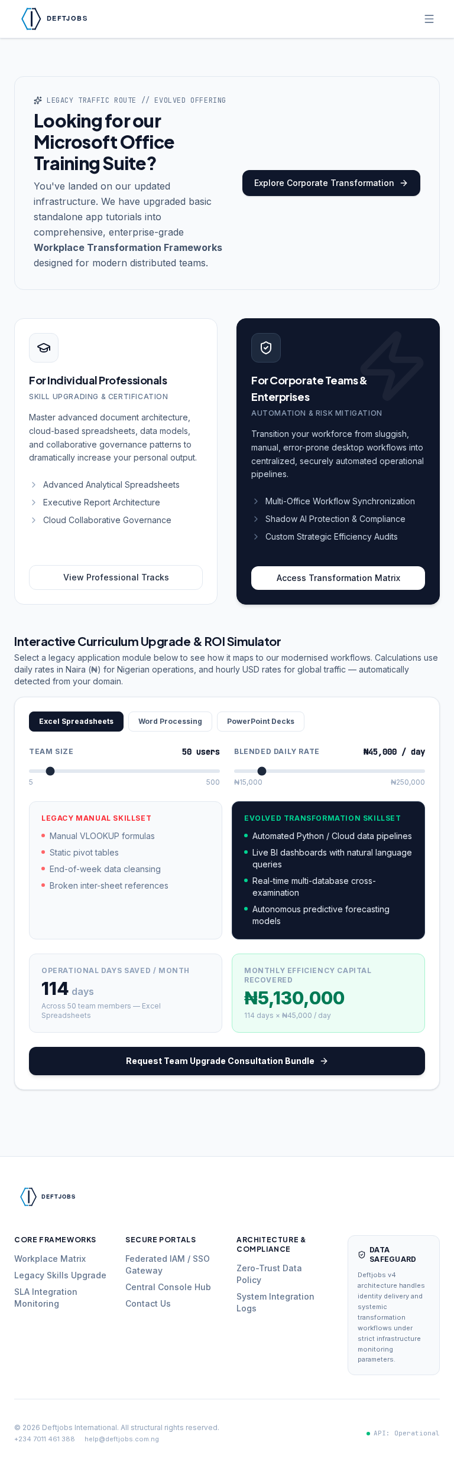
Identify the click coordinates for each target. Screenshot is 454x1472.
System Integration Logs (275, 1302)
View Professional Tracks (116, 577)
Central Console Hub (168, 1287)
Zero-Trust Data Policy (269, 1274)
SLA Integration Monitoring (45, 1297)
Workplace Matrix (50, 1259)
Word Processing (170, 721)
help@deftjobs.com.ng (122, 1439)
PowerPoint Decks (260, 721)
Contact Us (148, 1303)
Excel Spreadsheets (76, 721)
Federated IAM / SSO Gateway (167, 1264)
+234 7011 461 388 (44, 1439)
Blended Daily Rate (277, 751)
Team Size (51, 751)
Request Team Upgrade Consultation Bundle (220, 1061)
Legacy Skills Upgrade (60, 1275)
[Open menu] (429, 19)
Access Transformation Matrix (338, 578)
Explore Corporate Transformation (324, 183)
